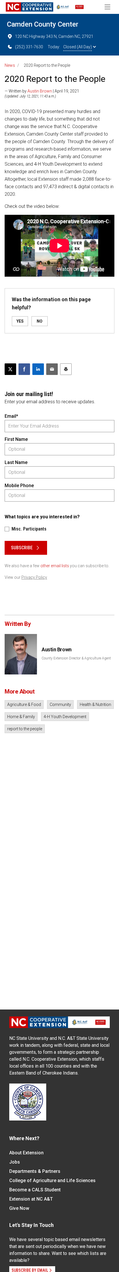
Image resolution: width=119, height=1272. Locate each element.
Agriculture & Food (24, 704)
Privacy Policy (34, 577)
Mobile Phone (19, 485)
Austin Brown (39, 91)
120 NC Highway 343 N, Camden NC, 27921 (54, 36)
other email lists (54, 565)
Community (60, 704)
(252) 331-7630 (29, 47)
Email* (11, 416)
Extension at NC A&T (31, 1199)
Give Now (19, 1208)
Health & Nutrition (95, 704)
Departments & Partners (34, 1171)
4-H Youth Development (65, 716)
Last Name (16, 462)
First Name (16, 439)
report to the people (24, 728)
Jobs (14, 1162)
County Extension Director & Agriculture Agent (76, 658)
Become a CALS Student (35, 1189)
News (10, 65)
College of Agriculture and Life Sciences (52, 1180)
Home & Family (21, 716)
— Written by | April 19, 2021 (42, 91)
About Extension (26, 1152)
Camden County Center (42, 24)
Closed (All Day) (77, 47)
